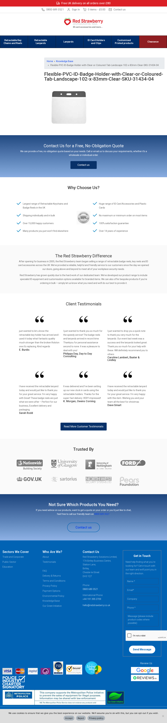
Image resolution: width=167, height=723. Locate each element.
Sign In (76, 9)
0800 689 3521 (55, 9)
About (46, 557)
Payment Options (51, 591)
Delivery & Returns (52, 575)
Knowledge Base (64, 61)
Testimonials (49, 562)
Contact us (120, 9)
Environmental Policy (53, 596)
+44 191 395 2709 (92, 599)
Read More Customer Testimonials (83, 426)
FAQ (45, 571)
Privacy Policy (50, 586)
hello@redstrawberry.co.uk (96, 605)
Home (50, 61)
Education (7, 567)
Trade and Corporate (13, 557)
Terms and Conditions (54, 581)
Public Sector (9, 562)
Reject (81, 718)
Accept (69, 718)
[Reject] (163, 716)
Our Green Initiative (52, 606)
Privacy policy (96, 718)
